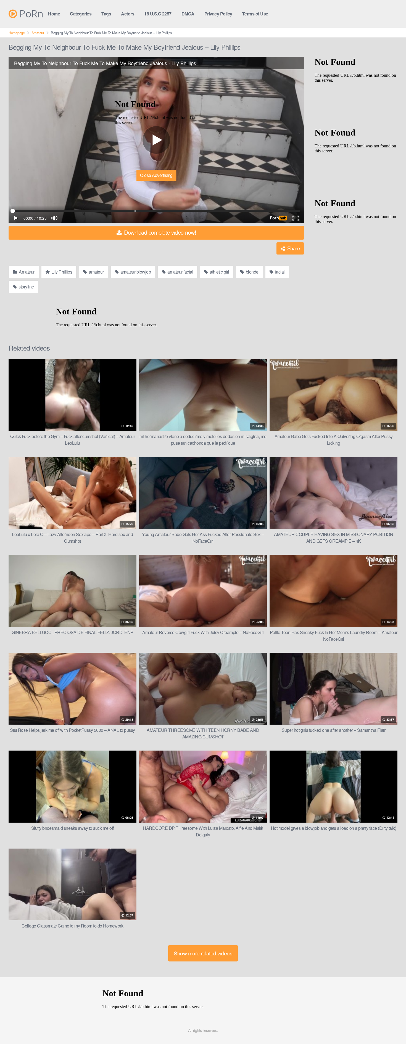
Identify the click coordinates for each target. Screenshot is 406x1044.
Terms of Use (255, 13)
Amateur (37, 32)
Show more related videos (203, 953)
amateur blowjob (135, 272)
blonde (252, 272)
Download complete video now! (159, 232)
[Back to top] (390, 1026)
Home (54, 13)
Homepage (17, 32)
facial (279, 272)
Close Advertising (156, 175)
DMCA (187, 13)
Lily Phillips (61, 272)
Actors (127, 13)
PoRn (30, 14)
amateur (96, 272)
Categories (80, 13)
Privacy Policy (218, 13)
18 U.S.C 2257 (158, 13)
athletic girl (219, 272)
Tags (106, 13)
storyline (26, 286)
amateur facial (180, 272)
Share (293, 248)
